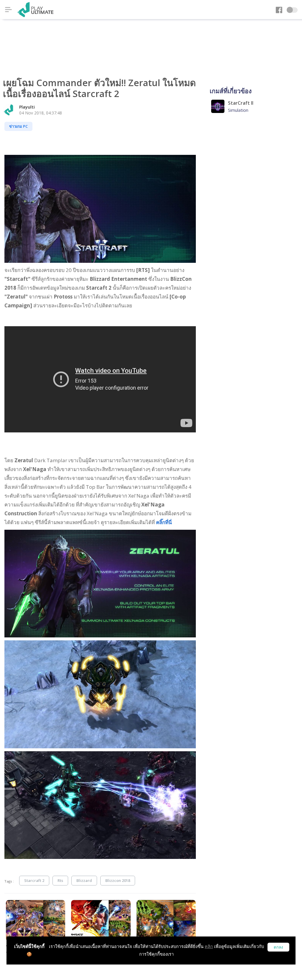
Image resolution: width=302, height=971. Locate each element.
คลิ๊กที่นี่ (164, 522)
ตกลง (278, 947)
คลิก (209, 946)
